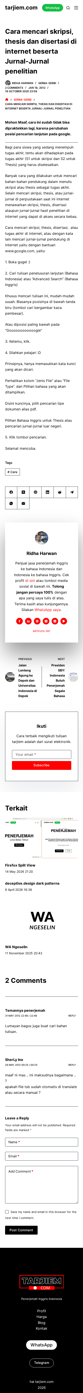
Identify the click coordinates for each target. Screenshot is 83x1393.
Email (13, 1156)
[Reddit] (60, 492)
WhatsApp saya (48, 609)
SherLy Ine (14, 1059)
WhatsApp (52, 7)
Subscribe (41, 765)
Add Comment (20, 1171)
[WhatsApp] (11, 503)
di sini (30, 580)
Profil (41, 1311)
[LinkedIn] (48, 492)
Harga (42, 1316)
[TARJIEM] (6, 99)
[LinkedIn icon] (28, 621)
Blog (41, 1322)
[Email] (23, 503)
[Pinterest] (35, 492)
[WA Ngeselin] (41, 919)
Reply (72, 1015)
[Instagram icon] (55, 621)
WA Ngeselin (16, 947)
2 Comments (14, 87)
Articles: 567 (41, 631)
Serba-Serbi (47, 83)
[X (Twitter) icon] (46, 621)
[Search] (68, 7)
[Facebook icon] (19, 621)
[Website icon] (37, 621)
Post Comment (21, 1230)
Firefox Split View (20, 865)
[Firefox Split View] (41, 837)
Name (14, 1142)
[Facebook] (11, 492)
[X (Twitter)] (23, 492)
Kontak (41, 1328)
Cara (12, 472)
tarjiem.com (21, 7)
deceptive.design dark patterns (32, 883)
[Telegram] (72, 492)
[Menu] (76, 8)
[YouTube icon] (63, 621)
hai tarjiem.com (42, 1382)
